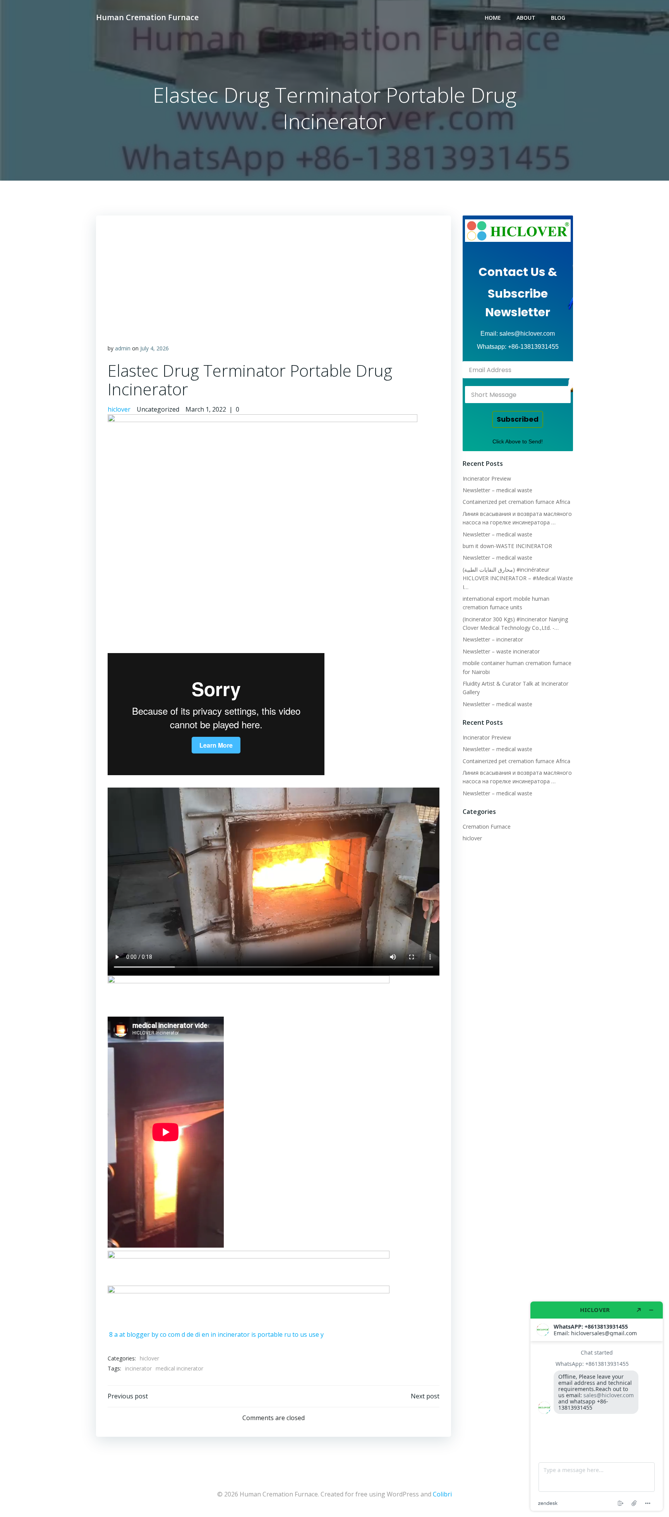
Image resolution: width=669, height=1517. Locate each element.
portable (270, 1334)
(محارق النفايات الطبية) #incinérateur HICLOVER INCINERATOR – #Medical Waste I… (518, 578)
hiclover (119, 409)
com (174, 1334)
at (122, 1334)
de (190, 1334)
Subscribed (518, 419)
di (197, 1334)
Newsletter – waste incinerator (501, 651)
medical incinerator (179, 1368)
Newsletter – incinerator (493, 639)
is (253, 1334)
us (303, 1334)
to (295, 1334)
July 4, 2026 (154, 348)
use (314, 1334)
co (163, 1334)
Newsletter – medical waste (497, 490)
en (205, 1334)
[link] (518, 230)
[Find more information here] (596, 1406)
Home (493, 17)
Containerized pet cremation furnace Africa (516, 501)
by (154, 1334)
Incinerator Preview (487, 478)
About (525, 17)
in (213, 1334)
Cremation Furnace (487, 826)
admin (122, 348)
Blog (558, 17)
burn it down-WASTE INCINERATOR (507, 546)
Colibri (442, 1494)
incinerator (234, 1334)
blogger (138, 1334)
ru (287, 1334)
